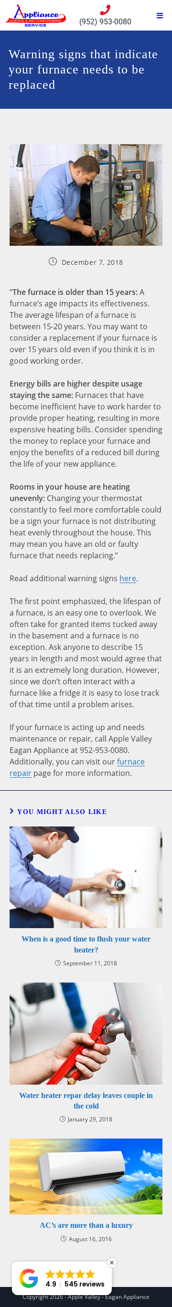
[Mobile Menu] (160, 16)
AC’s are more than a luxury (86, 1225)
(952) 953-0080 (105, 21)
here (127, 578)
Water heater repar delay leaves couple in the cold (86, 1100)
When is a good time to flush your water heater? (86, 944)
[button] (62, 1278)
